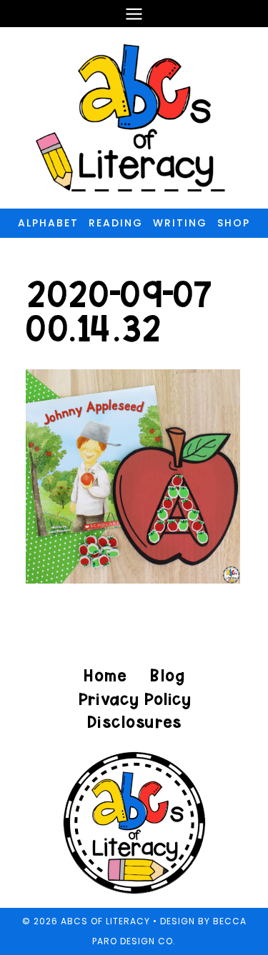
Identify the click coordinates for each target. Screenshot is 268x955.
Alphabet (48, 223)
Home (105, 675)
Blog (166, 675)
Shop (233, 223)
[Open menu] (134, 13)
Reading (116, 223)
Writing (180, 223)
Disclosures (134, 722)
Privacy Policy (134, 699)
